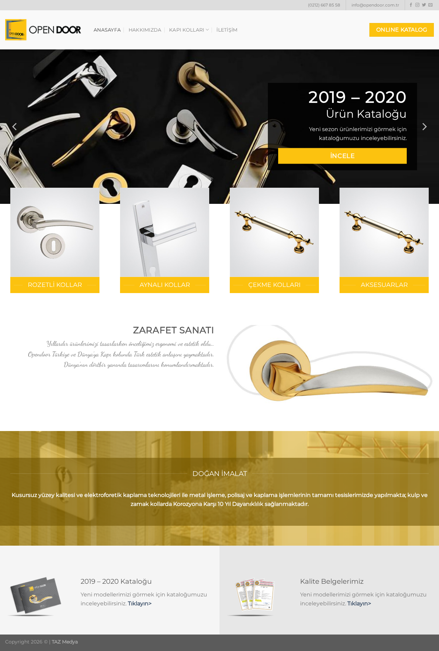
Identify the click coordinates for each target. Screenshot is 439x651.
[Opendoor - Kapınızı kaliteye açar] (44, 30)
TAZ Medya (65, 642)
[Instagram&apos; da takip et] (417, 5)
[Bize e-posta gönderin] (430, 5)
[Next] (424, 126)
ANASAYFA (107, 30)
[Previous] (15, 126)
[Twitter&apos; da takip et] (424, 5)
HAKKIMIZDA (145, 30)
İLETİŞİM (226, 30)
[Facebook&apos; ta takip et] (411, 5)
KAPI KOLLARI (186, 30)
